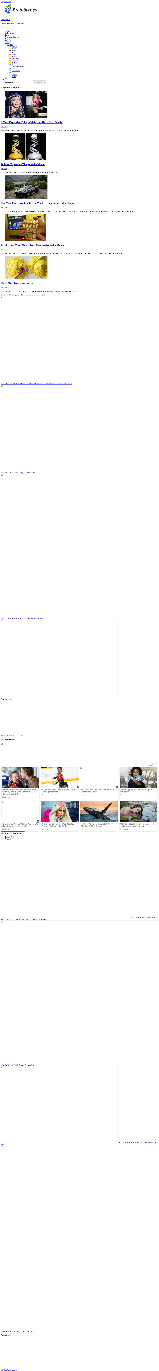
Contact (7, 839)
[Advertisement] (66, 717)
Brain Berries (5, 20)
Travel (7, 43)
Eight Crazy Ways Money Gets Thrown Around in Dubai (32, 245)
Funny (7, 35)
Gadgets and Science (12, 37)
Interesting (8, 39)
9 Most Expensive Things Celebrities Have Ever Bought (32, 122)
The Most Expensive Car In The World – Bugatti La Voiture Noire (38, 202)
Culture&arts (9, 33)
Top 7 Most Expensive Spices (17, 283)
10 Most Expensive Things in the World (23, 164)
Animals (8, 31)
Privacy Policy (10, 837)
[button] (6, 79)
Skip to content (6, 2)
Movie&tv (8, 41)
